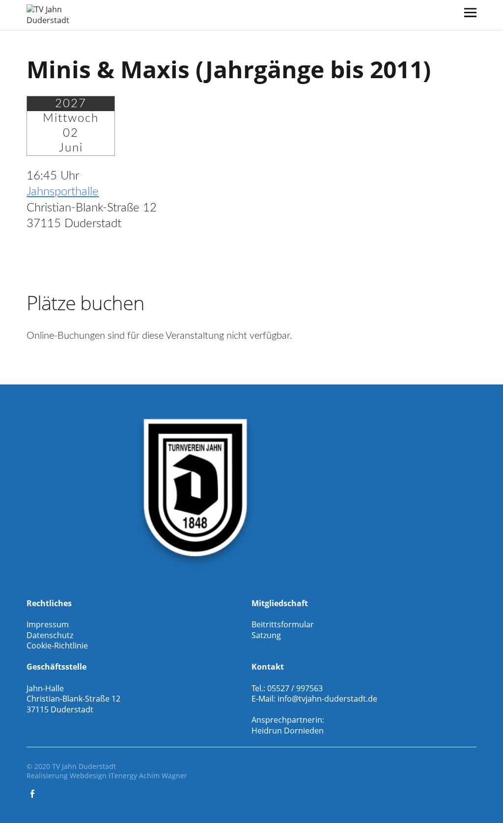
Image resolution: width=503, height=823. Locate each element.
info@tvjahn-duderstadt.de (327, 698)
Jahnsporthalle (63, 192)
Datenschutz (50, 635)
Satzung (266, 635)
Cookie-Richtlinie (57, 645)
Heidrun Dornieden (288, 730)
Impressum (48, 624)
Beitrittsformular (283, 624)
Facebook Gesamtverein (33, 793)
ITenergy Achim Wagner (148, 775)
